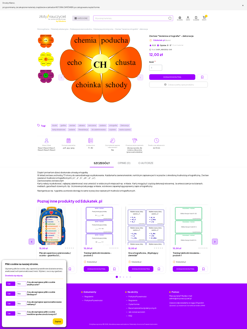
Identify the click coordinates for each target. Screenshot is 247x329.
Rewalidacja (83, 130)
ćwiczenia (92, 125)
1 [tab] (117, 277)
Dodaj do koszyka (172, 77)
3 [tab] (123, 277)
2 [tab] (120, 277)
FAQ (130, 316)
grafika (63, 125)
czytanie (112, 130)
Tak (9, 283)
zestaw (72, 125)
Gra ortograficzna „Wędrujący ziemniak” (143, 254)
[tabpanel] (56, 239)
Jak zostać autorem (137, 312)
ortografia (113, 125)
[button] (188, 18)
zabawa (82, 125)
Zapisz (58, 321)
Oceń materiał (177, 45)
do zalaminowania (98, 130)
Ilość (151, 62)
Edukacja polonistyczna (103, 29)
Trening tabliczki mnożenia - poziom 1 (186, 254)
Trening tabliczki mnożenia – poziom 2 (97, 254)
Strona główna (43, 29)
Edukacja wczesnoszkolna (81, 29)
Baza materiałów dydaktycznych (142, 308)
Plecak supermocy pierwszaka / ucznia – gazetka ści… (55, 254)
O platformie (134, 304)
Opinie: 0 (164, 45)
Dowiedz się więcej (14, 275)
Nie (19, 283)
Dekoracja (125, 125)
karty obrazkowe (58, 130)
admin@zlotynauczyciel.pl (180, 298)
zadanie (72, 130)
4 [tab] (127, 277)
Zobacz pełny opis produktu (181, 84)
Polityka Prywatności (94, 300)
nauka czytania (124, 130)
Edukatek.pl (162, 40)
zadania (103, 125)
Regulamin (89, 296)
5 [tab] (130, 277)
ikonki (54, 125)
